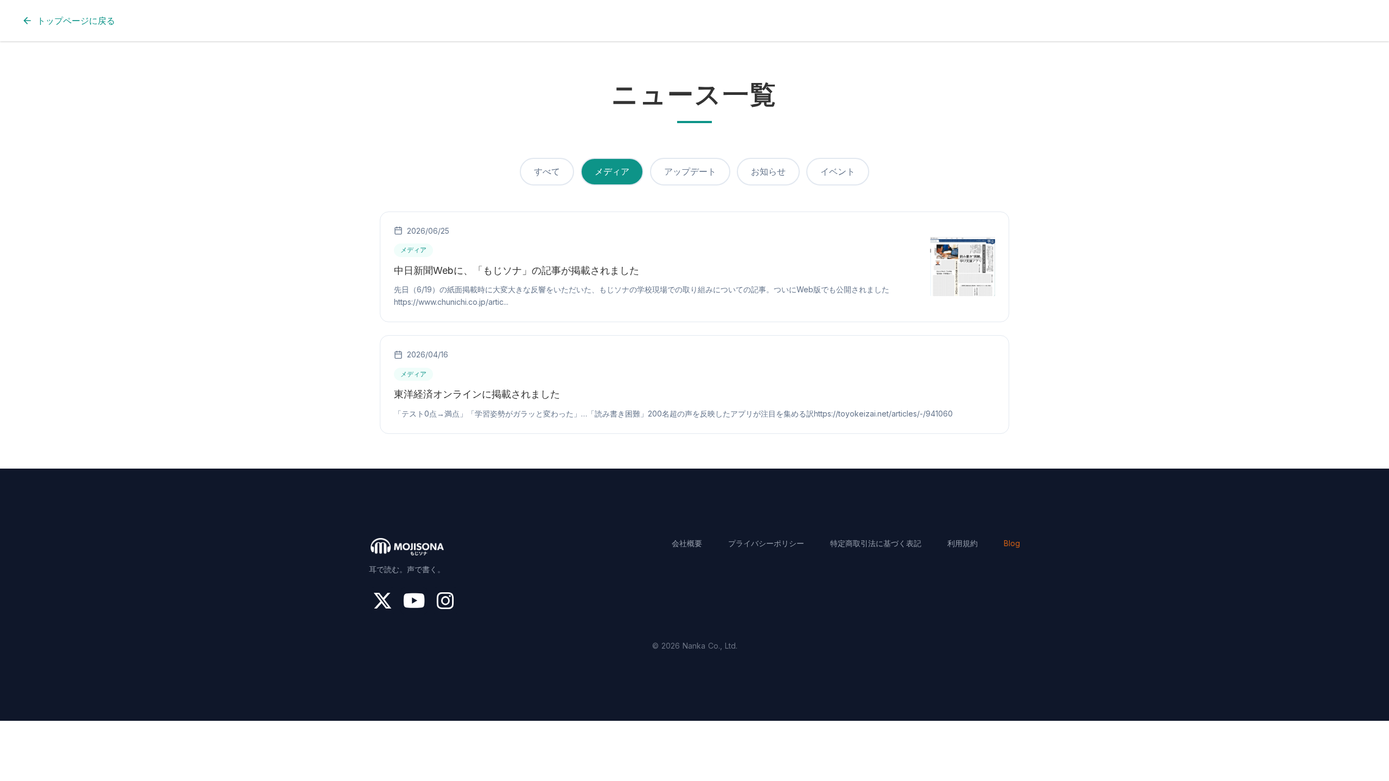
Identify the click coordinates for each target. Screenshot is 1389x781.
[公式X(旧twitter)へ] (382, 600)
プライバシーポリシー (766, 543)
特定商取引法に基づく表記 (875, 543)
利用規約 (962, 543)
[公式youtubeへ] (414, 600)
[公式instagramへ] (445, 600)
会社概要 (687, 543)
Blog (1012, 543)
